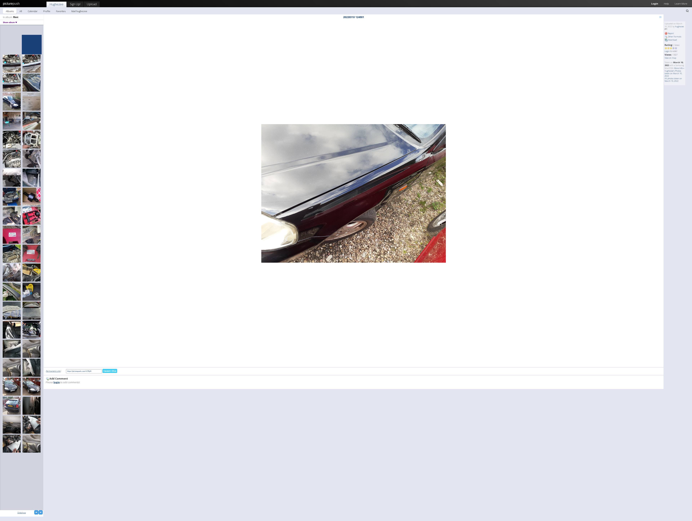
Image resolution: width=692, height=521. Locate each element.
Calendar (32, 11)
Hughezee (56, 4)
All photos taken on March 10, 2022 (673, 79)
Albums (10, 11)
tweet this (109, 371)
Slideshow (21, 512)
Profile (46, 11)
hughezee (679, 26)
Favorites (61, 11)
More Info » (679, 68)
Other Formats (674, 36)
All (20, 11)
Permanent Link (53, 371)
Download (672, 39)
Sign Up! (75, 4)
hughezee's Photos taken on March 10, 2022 (673, 73)
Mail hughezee (79, 11)
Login (654, 3)
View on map (670, 57)
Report (670, 33)
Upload (92, 4)
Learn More (681, 3)
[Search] (687, 11)
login (57, 382)
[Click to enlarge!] (353, 193)
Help (666, 3)
